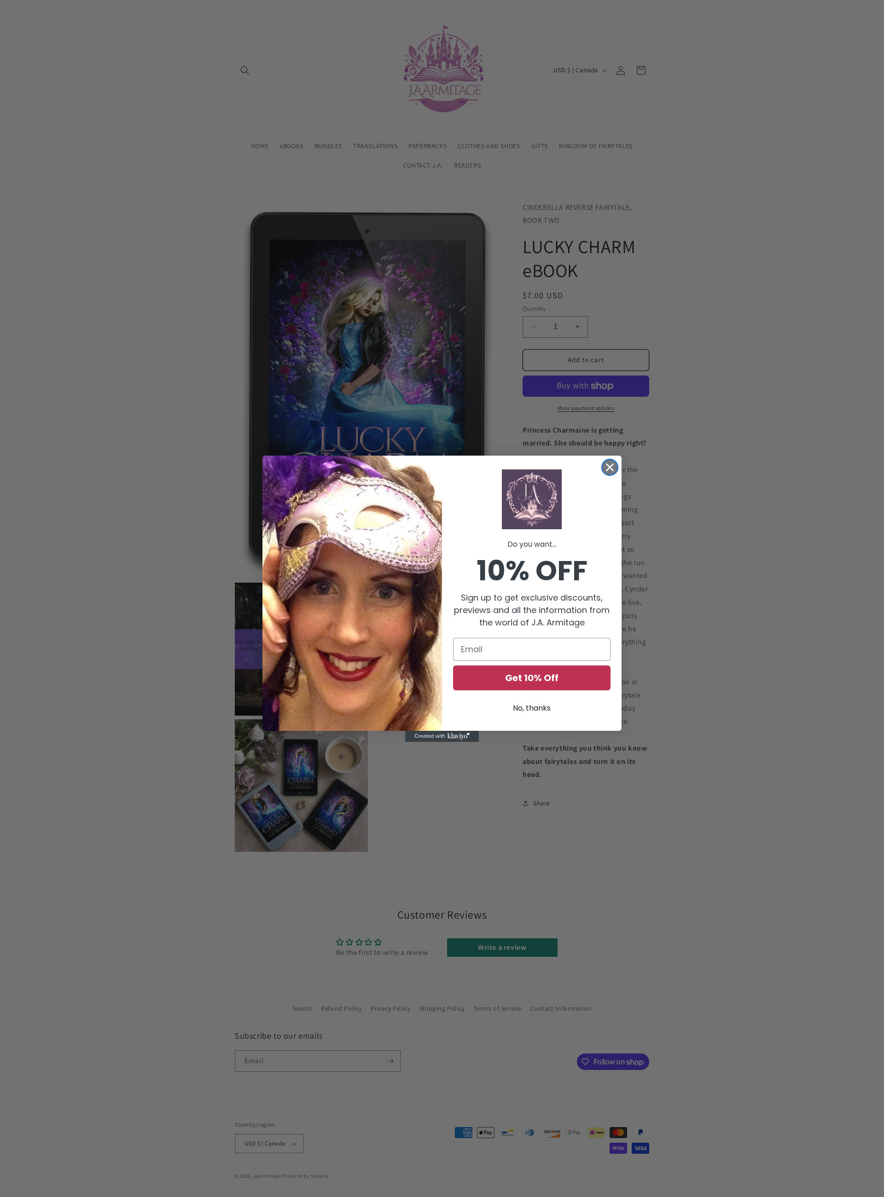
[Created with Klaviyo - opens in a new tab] (442, 736)
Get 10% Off (531, 677)
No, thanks (532, 708)
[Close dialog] (610, 467)
